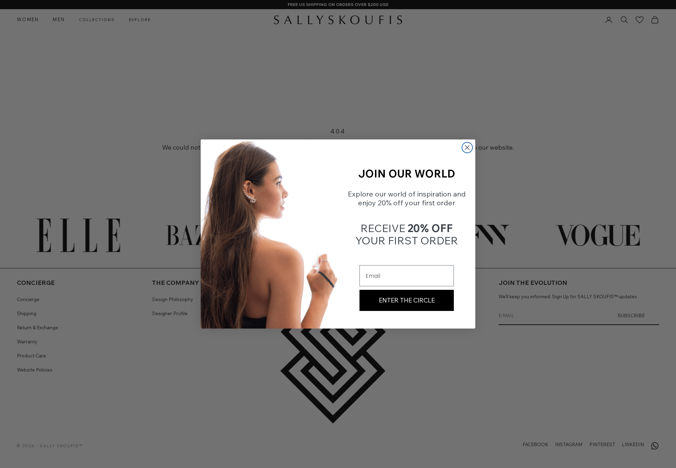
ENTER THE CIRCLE (407, 300)
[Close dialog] (467, 147)
